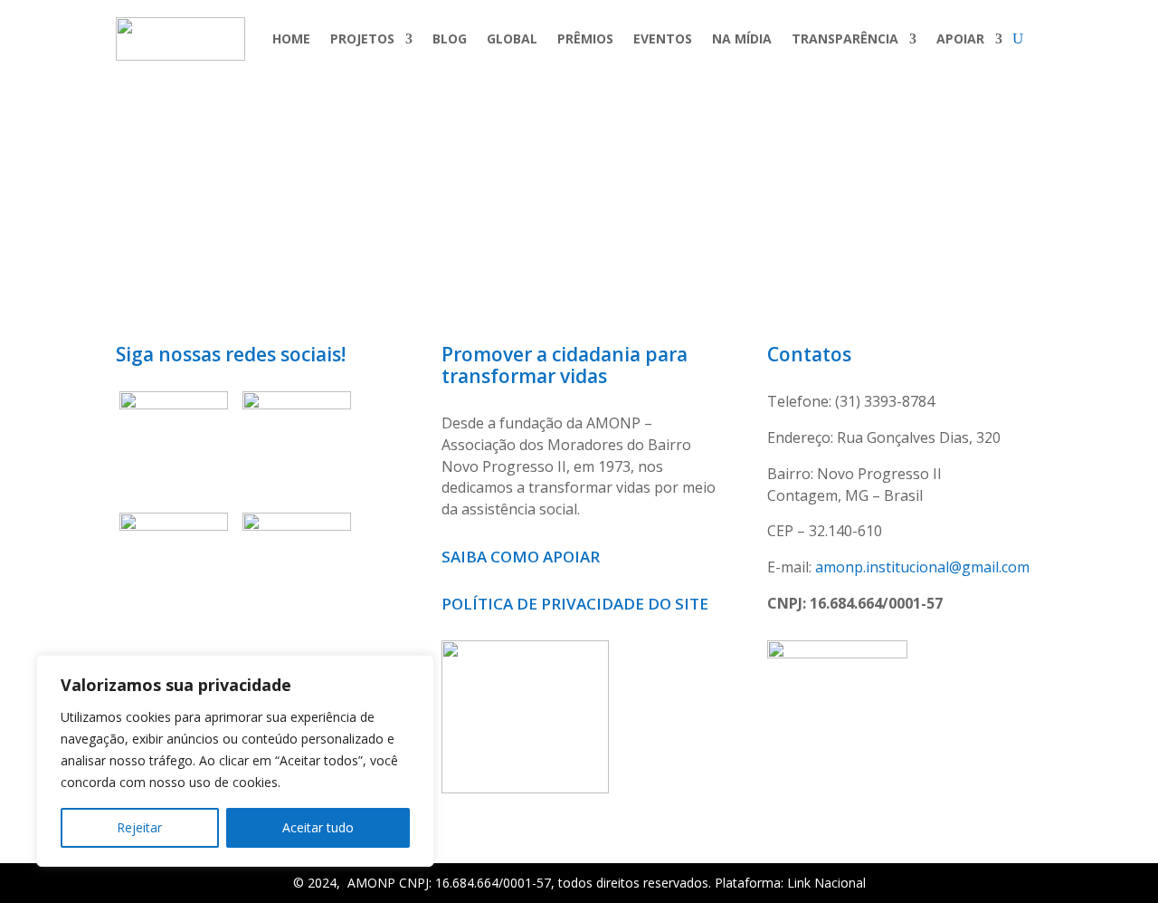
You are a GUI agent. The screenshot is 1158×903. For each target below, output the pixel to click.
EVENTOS (662, 38)
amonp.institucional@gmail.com (922, 567)
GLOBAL (512, 38)
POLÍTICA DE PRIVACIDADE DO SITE (574, 603)
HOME (291, 38)
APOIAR (960, 38)
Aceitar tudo (318, 827)
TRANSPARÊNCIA (845, 38)
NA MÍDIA (742, 38)
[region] (235, 761)
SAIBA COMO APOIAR (522, 556)
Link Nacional (826, 882)
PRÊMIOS (585, 38)
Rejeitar (139, 827)
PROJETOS (362, 38)
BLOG (449, 38)
